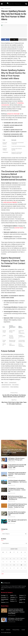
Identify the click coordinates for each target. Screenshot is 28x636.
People (12, 599)
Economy (3, 597)
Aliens (6, 382)
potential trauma (18, 227)
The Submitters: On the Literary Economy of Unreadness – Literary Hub (16, 490)
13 (14, 561)
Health (12, 595)
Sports (21, 597)
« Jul (2, 573)
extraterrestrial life (6, 384)
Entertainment (7, 8)
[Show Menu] (2, 4)
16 (25, 561)
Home (2, 8)
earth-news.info (7, 632)
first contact (15, 384)
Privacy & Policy (16, 629)
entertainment (12, 382)
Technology (22, 599)
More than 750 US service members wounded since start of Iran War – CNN (17, 513)
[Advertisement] (14, 423)
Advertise (8, 629)
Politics (12, 601)
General (3, 602)
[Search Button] (26, 4)
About (2, 629)
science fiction (5, 386)
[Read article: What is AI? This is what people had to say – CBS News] (4, 521)
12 (10, 561)
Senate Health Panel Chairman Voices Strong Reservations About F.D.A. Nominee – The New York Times (17, 506)
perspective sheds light (13, 114)
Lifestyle (12, 597)
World (20, 602)
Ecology (3, 595)
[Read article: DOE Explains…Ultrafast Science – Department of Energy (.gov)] (4, 460)
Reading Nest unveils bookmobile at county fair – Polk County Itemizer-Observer (17, 474)
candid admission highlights (10, 202)
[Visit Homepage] (14, 4)
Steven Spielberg (14, 386)
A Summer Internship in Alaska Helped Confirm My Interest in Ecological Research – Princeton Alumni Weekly (13, 451)
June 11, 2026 (4, 22)
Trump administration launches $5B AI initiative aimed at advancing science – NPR (17, 466)
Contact (23, 629)
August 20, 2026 (6, 454)
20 (14, 564)
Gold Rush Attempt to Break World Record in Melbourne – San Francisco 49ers (17, 482)
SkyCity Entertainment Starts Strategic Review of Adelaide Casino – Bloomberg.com (17, 498)
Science (21, 595)
